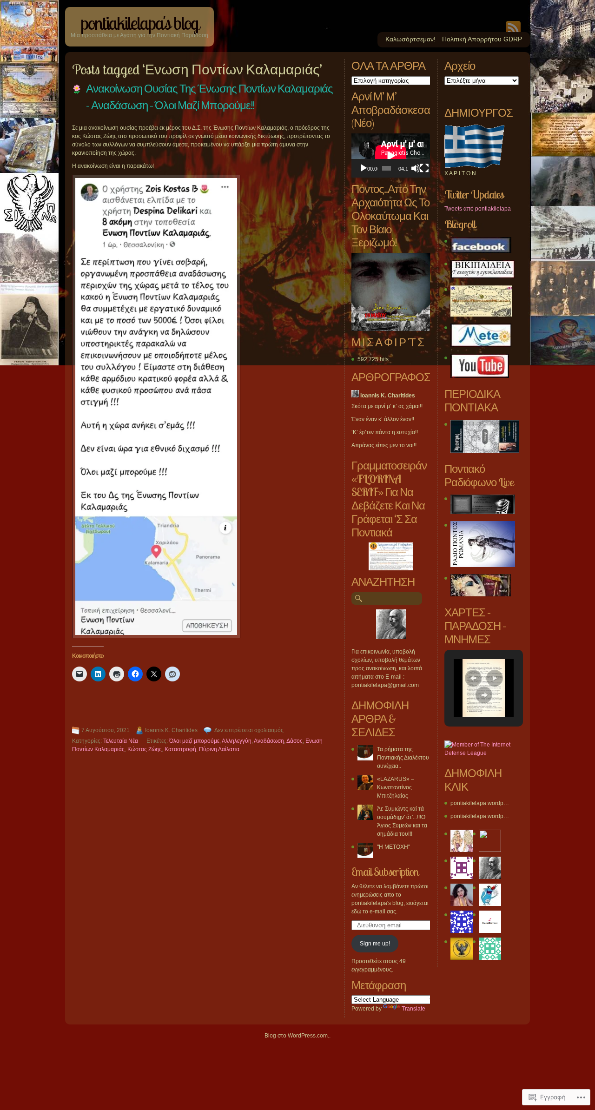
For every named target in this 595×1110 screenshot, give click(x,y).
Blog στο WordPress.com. (296, 1035)
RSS (513, 26)
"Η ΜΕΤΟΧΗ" (393, 847)
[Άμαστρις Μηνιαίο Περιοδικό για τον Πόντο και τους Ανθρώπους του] (484, 451)
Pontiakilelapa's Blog (139, 22)
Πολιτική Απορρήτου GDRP (482, 39)
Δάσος (294, 741)
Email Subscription (384, 872)
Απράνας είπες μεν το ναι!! (383, 445)
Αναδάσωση (269, 741)
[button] (473, 678)
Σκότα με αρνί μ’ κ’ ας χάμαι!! (387, 406)
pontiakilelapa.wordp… (479, 803)
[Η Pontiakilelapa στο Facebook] (480, 251)
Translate (413, 1008)
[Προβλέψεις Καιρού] (480, 345)
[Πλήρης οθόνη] (424, 168)
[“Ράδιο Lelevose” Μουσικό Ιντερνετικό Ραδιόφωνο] (480, 594)
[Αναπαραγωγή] (363, 168)
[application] (390, 155)
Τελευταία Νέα (120, 741)
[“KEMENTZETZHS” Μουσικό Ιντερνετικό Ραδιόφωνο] (482, 512)
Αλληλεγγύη (236, 741)
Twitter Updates (473, 194)
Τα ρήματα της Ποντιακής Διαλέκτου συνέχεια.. (403, 757)
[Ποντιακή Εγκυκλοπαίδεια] (482, 276)
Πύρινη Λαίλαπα (219, 749)
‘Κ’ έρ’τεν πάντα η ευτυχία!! (384, 432)
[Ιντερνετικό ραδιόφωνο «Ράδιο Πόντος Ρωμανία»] (482, 565)
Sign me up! (375, 943)
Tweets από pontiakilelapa (477, 208)
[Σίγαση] (415, 168)
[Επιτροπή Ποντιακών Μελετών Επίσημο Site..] (481, 314)
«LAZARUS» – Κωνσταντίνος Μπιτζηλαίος (395, 787)
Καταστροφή (180, 749)
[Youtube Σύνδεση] (479, 376)
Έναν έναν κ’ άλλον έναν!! (382, 419)
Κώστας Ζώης (144, 749)
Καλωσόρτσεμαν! (410, 39)
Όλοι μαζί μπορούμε (194, 741)
